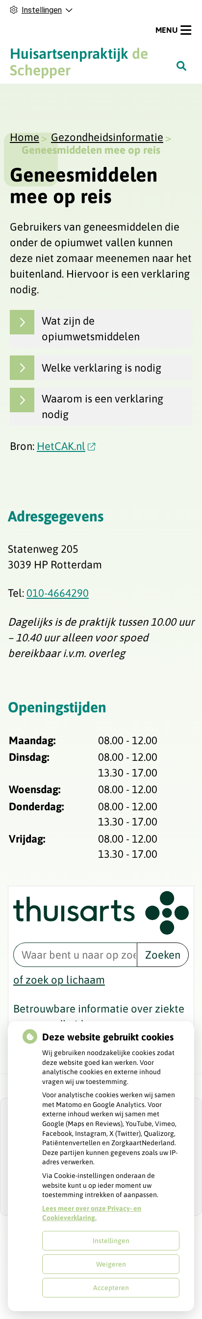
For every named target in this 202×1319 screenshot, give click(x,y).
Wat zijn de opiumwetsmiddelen (91, 328)
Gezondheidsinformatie (107, 137)
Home (24, 137)
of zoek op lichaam (59, 979)
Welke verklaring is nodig (101, 367)
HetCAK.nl (61, 446)
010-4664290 (57, 593)
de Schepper (79, 61)
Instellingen (111, 1241)
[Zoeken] (181, 65)
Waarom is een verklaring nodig (102, 406)
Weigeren (111, 1264)
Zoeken (162, 954)
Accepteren (111, 1288)
